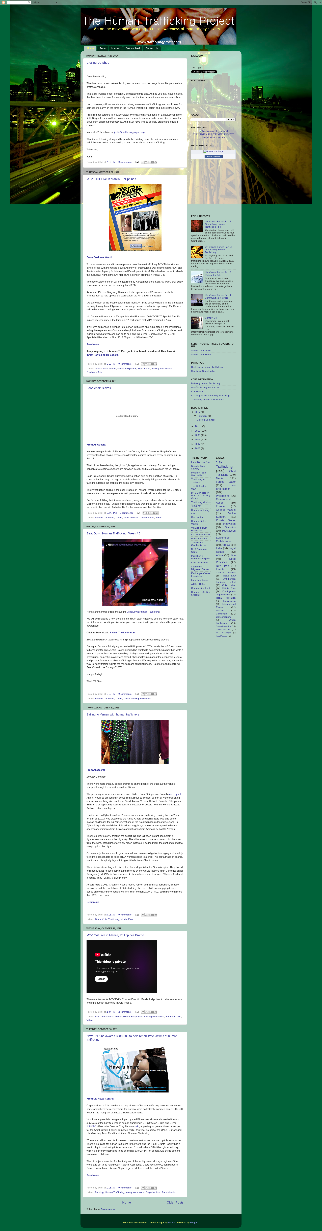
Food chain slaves (99, 388)
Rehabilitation (169, 1192)
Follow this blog (213, 156)
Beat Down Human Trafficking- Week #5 (113, 533)
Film (97, 1016)
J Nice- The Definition (122, 632)
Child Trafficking (110, 919)
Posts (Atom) (108, 1209)
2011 (198, 426)
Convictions (197, 391)
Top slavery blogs (213, 137)
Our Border (197, 517)
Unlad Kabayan (199, 538)
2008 (198, 439)
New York (222, 565)
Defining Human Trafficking (205, 383)
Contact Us (152, 48)
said (137, 1126)
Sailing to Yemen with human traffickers (113, 714)
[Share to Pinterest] (155, 162)
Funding (99, 1192)
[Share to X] (149, 162)
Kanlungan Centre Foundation (200, 574)
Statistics (230, 527)
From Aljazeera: (96, 770)
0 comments (124, 162)
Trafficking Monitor (201, 502)
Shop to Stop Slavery (198, 467)
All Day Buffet (198, 584)
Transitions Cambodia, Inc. (199, 543)
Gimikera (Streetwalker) (203, 371)
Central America (223, 626)
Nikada (172, 1222)
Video (158, 517)
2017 (198, 412)
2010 (198, 431)
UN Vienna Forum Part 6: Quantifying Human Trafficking (218, 250)
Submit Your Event (201, 354)
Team (103, 48)
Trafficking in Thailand (198, 480)
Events (220, 569)
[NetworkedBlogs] (213, 151)
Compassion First (200, 588)
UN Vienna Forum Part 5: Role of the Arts (218, 273)
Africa (98, 919)
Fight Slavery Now (200, 462)
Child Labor (229, 585)
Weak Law (229, 575)
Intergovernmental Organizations (143, 1192)
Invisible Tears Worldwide (198, 474)
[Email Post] (136, 162)
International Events (105, 368)
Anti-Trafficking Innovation (205, 387)
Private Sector (226, 520)
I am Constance (199, 580)
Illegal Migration (226, 598)
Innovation (229, 523)
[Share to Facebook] (152, 162)
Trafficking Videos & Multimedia (207, 399)
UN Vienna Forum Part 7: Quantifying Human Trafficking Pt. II (218, 224)
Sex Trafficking (224, 464)
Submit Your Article (201, 350)
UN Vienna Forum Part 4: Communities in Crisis (218, 296)
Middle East (126, 919)
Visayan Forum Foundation (199, 529)
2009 (198, 435)
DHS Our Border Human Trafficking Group (200, 495)
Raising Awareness (162, 368)
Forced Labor (226, 481)
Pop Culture (144, 368)
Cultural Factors (226, 572)
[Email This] (143, 162)
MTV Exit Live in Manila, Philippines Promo (115, 935)
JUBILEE (196, 506)
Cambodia (221, 613)
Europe (220, 506)
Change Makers (226, 509)
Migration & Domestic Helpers (200, 557)
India (219, 548)
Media (119, 517)
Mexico (220, 610)
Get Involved (133, 48)
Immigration (229, 601)
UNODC (92, 1126)
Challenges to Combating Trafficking (210, 395)
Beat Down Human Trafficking (143, 611)
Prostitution (229, 530)
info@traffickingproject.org (102, 355)
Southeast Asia (94, 372)
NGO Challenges (223, 633)
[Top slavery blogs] (213, 131)
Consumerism (223, 617)
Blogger (194, 1222)
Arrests (226, 544)
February (203, 416)
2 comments (124, 1012)
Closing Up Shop (98, 62)
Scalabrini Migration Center (200, 568)
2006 (198, 448)
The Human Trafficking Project (213, 134)
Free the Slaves (199, 562)
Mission (115, 48)
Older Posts (175, 1202)
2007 (198, 444)
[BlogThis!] (146, 162)
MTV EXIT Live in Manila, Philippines (111, 179)
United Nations (223, 629)
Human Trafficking (104, 517)
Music (120, 368)
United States (147, 517)
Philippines (130, 368)
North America (131, 517)
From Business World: (100, 257)
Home (90, 48)
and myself (175, 794)
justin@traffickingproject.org (129, 132)
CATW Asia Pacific (200, 534)
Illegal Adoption (222, 636)
